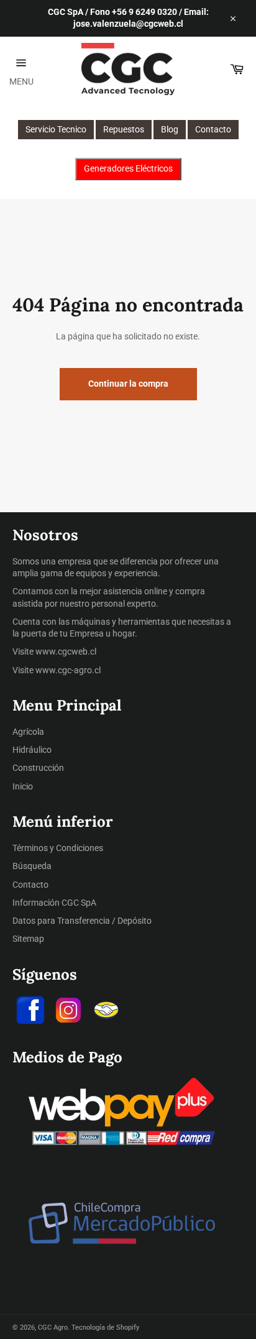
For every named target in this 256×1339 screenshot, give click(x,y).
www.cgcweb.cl (65, 651)
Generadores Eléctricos (128, 168)
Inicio (22, 786)
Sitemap (28, 939)
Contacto (213, 129)
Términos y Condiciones (57, 848)
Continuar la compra (128, 384)
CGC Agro (53, 1327)
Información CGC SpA (54, 903)
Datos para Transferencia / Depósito (82, 921)
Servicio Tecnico (55, 129)
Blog (169, 129)
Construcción (38, 768)
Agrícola (28, 732)
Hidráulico (32, 750)
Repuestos (123, 129)
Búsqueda (32, 866)
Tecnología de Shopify (105, 1327)
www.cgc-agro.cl (68, 670)
